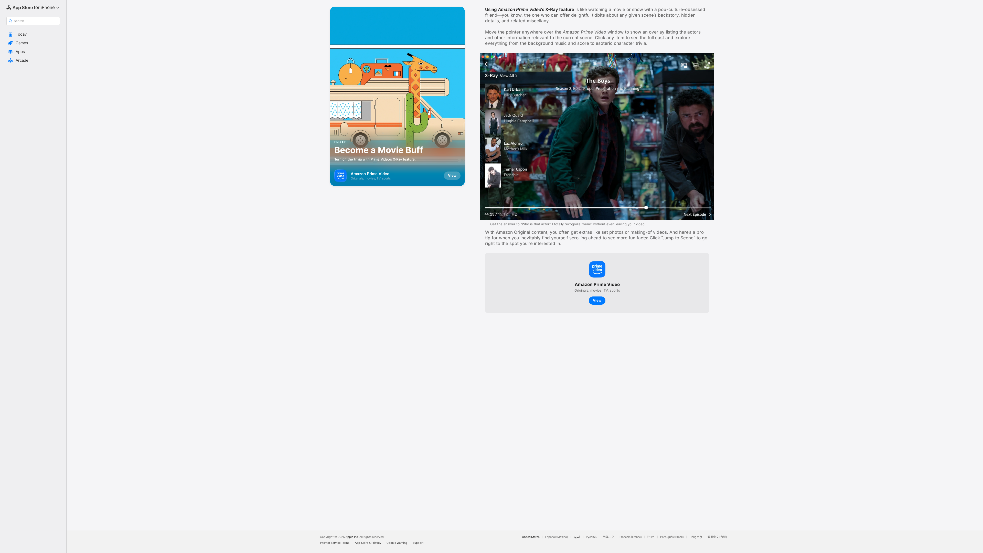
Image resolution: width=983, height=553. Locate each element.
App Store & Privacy (368, 542)
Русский (591, 537)
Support (418, 542)
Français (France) (630, 537)
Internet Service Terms (334, 542)
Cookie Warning (397, 542)
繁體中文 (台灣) (717, 537)
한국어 (651, 537)
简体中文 (608, 537)
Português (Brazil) (672, 537)
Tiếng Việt (695, 537)
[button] (33, 34)
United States (531, 537)
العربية (577, 537)
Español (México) (556, 537)
